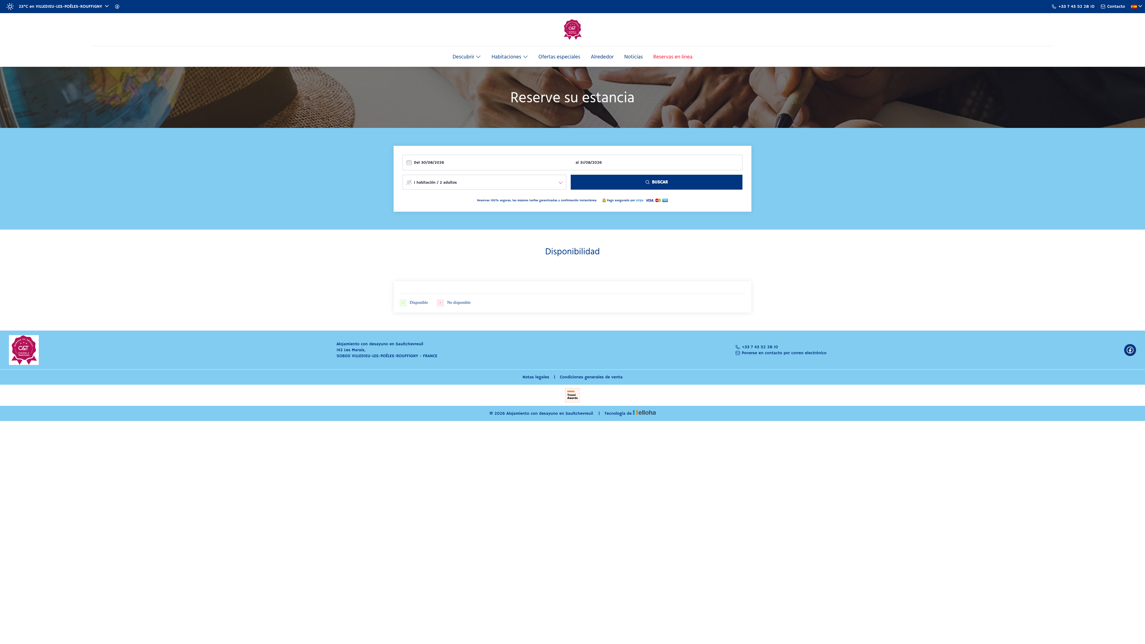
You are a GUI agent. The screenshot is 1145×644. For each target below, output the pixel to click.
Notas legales (535, 377)
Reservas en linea (673, 57)
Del (417, 162)
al (577, 162)
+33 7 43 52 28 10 (760, 347)
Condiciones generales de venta (591, 377)
